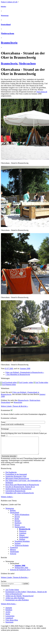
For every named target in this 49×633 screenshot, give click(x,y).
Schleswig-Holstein (22, 545)
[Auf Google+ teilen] (25, 382)
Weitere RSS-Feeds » (8, 604)
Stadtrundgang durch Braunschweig (18, 489)
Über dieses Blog (11, 620)
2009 (11, 368)
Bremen (17, 521)
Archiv (7, 612)
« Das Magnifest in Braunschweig (17, 374)
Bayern (17, 517)
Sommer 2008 (25, 368)
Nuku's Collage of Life (9, 2)
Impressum (9, 622)
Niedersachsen (7, 33)
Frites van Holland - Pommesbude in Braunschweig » (24, 372)
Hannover (22, 531)
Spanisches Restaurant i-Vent (15, 476)
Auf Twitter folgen (12, 590)
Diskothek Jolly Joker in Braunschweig (19, 493)
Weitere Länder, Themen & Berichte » (14, 406)
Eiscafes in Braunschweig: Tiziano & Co (20, 487)
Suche (7, 614)
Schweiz (13, 554)
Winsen (21, 535)
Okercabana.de (41, 92)
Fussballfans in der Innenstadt (16, 474)
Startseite (8, 608)
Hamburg (18, 523)
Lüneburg (22, 533)
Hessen (17, 525)
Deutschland (6, 24)
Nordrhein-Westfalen (22, 541)
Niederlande (14, 552)
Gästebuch (9, 618)
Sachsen (18, 543)
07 (8, 368)
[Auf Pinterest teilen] (8, 384)
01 (6, 368)
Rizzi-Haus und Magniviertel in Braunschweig (22, 485)
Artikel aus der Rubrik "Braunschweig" (19, 596)
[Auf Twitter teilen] (41, 382)
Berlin (17, 519)
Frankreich (14, 547)
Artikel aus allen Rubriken (14, 598)
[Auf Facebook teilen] (8, 382)
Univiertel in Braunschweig (15, 491)
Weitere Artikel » (7, 497)
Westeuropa (5, 15)
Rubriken (3, 6)
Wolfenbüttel (23, 537)
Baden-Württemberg (22, 515)
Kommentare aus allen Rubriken (17, 600)
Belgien (13, 510)
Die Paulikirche (11, 472)
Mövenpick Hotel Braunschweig (17, 478)
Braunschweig (9, 42)
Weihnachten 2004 (21, 568)
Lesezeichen (9, 616)
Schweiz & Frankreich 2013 (20, 570)
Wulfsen (22, 539)
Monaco (13, 549)
